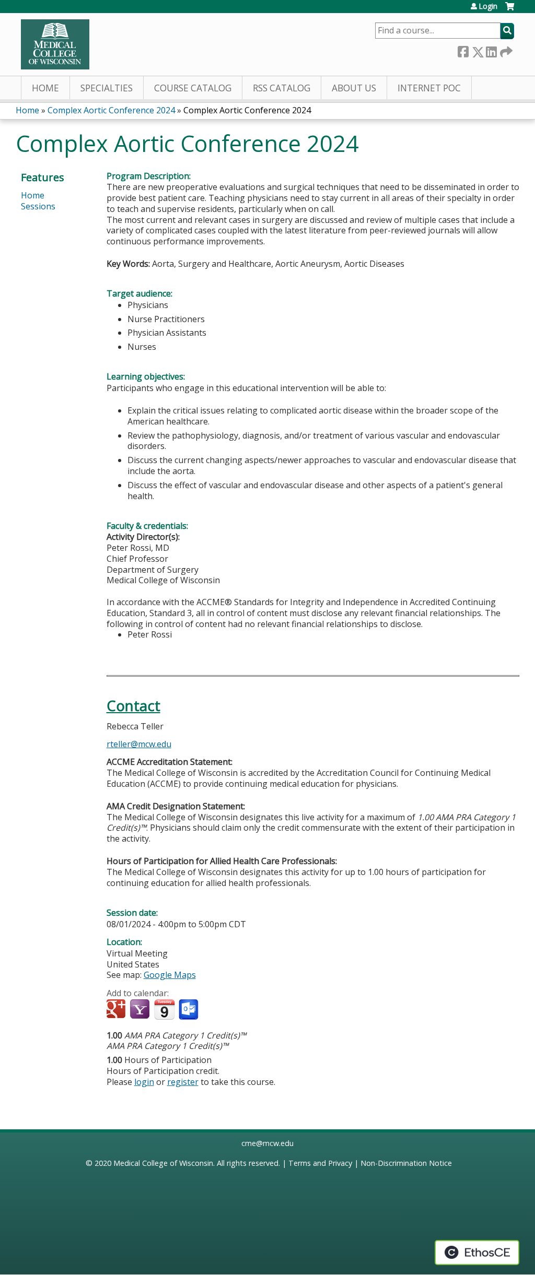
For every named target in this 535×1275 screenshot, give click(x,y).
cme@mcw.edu (267, 1143)
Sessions (38, 206)
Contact (133, 705)
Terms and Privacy (320, 1163)
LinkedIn (491, 50)
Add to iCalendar (164, 1009)
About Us (354, 88)
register (183, 1082)
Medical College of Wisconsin (163, 1163)
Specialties (106, 88)
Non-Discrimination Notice (406, 1163)
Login (488, 6)
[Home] (55, 44)
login (144, 1082)
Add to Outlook (189, 1009)
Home (45, 88)
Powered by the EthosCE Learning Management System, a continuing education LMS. (477, 1252)
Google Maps (170, 975)
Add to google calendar (117, 1009)
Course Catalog (192, 88)
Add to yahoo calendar (141, 1009)
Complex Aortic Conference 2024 (111, 110)
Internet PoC (429, 88)
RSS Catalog (281, 88)
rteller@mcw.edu (139, 744)
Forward (505, 50)
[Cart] (509, 10)
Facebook (463, 50)
